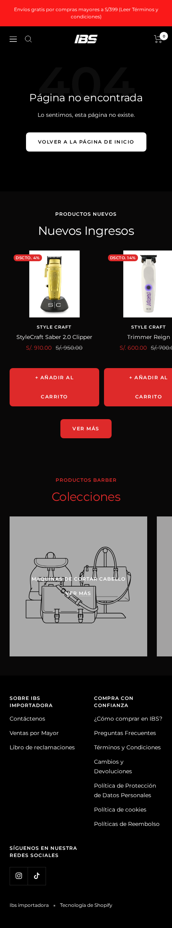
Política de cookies (120, 809)
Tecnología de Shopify (86, 905)
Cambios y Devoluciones (113, 766)
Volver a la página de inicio (86, 142)
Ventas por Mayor (34, 733)
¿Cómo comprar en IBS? (128, 718)
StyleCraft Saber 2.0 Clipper (54, 337)
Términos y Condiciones (127, 747)
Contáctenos (27, 718)
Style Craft (54, 327)
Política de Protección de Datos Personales (125, 790)
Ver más (86, 428)
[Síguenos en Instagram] (19, 876)
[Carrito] (158, 39)
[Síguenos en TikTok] (37, 876)
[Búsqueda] (28, 39)
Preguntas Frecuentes (125, 733)
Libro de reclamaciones (42, 747)
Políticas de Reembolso (127, 824)
